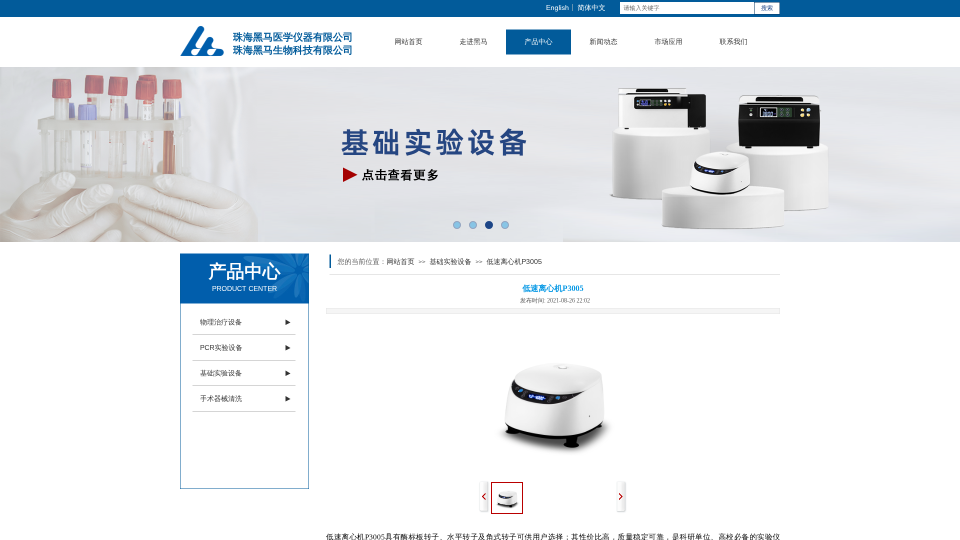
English (557, 7)
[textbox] (687, 8)
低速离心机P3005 (514, 262)
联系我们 (734, 42)
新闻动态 (604, 42)
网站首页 (408, 42)
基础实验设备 (221, 373)
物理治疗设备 (221, 322)
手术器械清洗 (221, 398)
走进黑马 (474, 42)
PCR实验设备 (221, 348)
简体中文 (592, 7)
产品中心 (538, 42)
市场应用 (668, 42)
